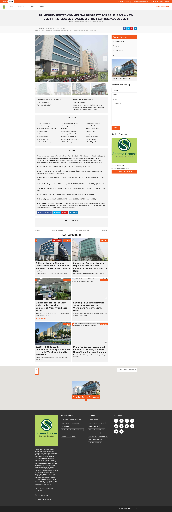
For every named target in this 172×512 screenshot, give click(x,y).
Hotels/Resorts (76, 423)
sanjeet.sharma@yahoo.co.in (121, 168)
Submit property (162, 7)
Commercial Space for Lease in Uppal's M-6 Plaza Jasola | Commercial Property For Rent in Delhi (90, 267)
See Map (117, 46)
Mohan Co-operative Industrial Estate (84, 107)
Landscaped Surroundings (96, 439)
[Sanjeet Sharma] (124, 150)
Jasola (82, 102)
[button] (11, 1)
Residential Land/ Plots (68, 436)
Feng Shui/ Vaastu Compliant (96, 429)
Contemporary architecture (96, 423)
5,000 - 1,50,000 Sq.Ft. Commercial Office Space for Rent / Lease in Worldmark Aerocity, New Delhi (53, 351)
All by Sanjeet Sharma (124, 172)
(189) (39, 28)
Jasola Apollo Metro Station (92, 105)
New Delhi (44, 102)
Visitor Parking (93, 446)
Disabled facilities (93, 426)
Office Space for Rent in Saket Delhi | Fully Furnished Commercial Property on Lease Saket (51, 307)
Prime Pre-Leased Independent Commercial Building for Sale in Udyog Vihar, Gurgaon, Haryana (89, 349)
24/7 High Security (93, 419)
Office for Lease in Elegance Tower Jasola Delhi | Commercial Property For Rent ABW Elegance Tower (53, 267)
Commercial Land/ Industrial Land (71, 419)
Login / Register (164, 1)
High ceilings (92, 436)
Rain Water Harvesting (95, 442)
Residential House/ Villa (68, 432)
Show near (132, 369)
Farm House (65, 423)
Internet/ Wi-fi (103, 436)
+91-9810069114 (125, 1)
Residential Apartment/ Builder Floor (72, 429)
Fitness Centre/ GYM (94, 432)
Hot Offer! (56, 99)
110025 (46, 105)
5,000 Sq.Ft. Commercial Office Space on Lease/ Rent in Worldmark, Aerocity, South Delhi (88, 307)
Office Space (87, 99)
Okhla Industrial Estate (89, 109)
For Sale (48, 99)
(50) (61, 28)
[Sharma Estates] (4, 6)
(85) (50, 28)
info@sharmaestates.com (141, 1)
